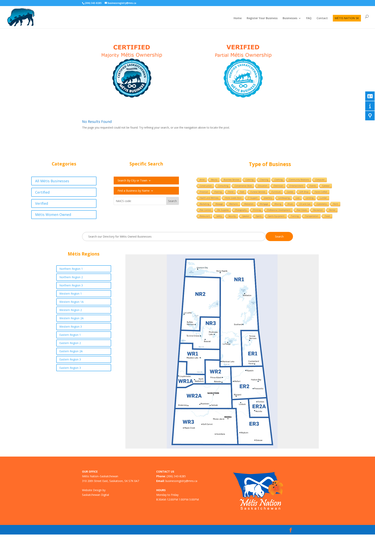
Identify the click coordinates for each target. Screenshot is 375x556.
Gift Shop (304, 191)
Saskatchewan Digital (95, 495)
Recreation (318, 210)
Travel (327, 216)
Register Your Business (262, 18)
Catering (250, 179)
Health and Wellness (209, 198)
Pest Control (205, 210)
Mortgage (264, 204)
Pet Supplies (223, 210)
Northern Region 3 (71, 285)
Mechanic (233, 204)
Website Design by (93, 490)
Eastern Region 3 (70, 359)
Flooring (218, 191)
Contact (322, 18)
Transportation (311, 216)
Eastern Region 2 (70, 343)
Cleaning (264, 179)
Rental (332, 210)
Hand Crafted (321, 191)
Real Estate (302, 210)
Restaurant (205, 216)
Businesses (290, 18)
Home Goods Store (233, 198)
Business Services (231, 179)
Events (313, 185)
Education (262, 185)
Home (238, 18)
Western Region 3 (70, 326)
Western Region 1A (71, 302)
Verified (41, 203)
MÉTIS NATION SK (347, 18)
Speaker (245, 216)
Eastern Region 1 (70, 335)
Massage (219, 204)
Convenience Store (243, 185)
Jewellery (268, 198)
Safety (219, 216)
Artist (202, 179)
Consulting (223, 185)
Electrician (278, 185)
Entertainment (296, 185)
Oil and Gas (304, 204)
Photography (241, 210)
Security (232, 216)
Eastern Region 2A (71, 351)
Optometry (322, 204)
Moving (278, 204)
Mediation (249, 204)
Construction (206, 185)
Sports (259, 216)
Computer (320, 179)
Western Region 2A (71, 318)
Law (298, 198)
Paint (335, 204)
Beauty (214, 179)
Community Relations (299, 179)
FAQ (309, 18)
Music (290, 204)
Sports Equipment (276, 216)
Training (295, 216)
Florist (231, 191)
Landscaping (284, 198)
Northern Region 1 (71, 269)
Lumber (323, 198)
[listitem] (200, 334)
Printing (257, 210)
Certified (42, 192)
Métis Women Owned (53, 214)
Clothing (279, 179)
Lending (309, 198)
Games (290, 191)
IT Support (253, 198)
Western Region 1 (70, 293)
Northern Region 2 (71, 277)
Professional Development (278, 210)
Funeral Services (258, 191)
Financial (204, 191)
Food (242, 191)
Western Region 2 (70, 310)
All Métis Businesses (52, 181)
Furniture (276, 191)
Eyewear (326, 185)
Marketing (204, 204)
